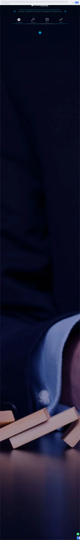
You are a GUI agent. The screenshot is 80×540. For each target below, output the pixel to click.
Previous (15, 11)
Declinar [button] (72, 2)
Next (65, 11)
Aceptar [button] (77, 2)
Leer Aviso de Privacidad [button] (5, 3)
